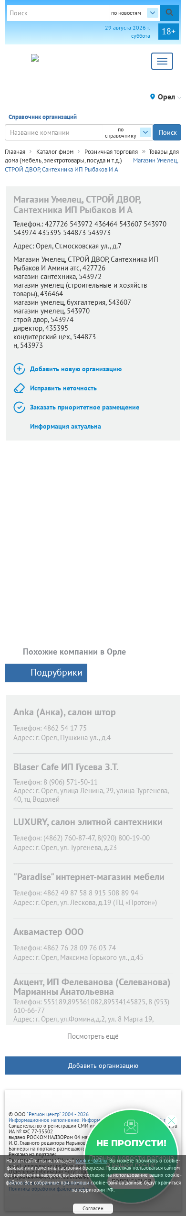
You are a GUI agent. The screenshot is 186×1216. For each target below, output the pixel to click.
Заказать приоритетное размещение (84, 407)
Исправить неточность (63, 388)
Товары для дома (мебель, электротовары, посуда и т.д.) (92, 156)
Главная (15, 152)
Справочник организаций (43, 117)
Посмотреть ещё (93, 1036)
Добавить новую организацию (76, 369)
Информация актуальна (65, 426)
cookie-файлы (91, 1160)
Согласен (93, 1208)
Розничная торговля (111, 152)
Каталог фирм (54, 152)
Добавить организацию (103, 1065)
